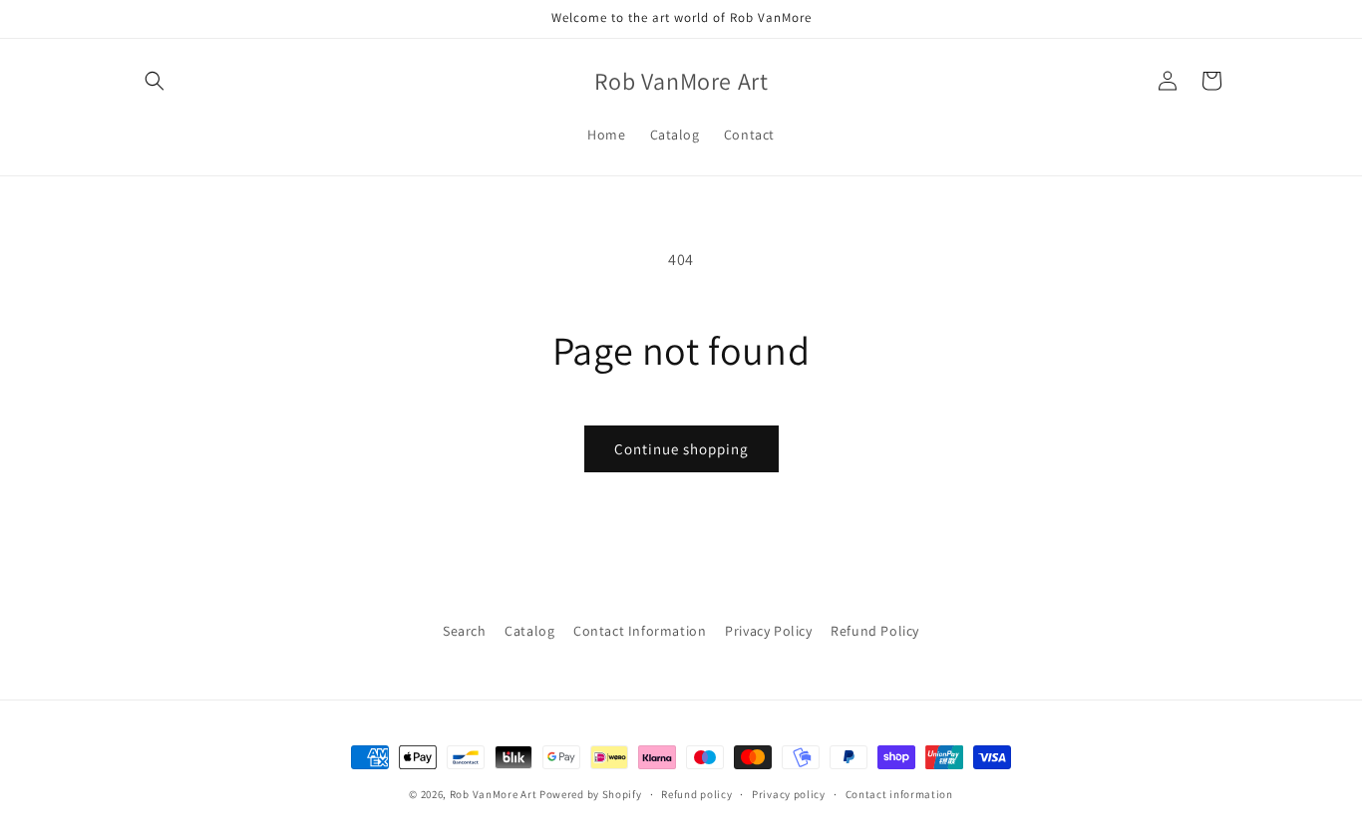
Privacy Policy (768, 631)
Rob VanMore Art (493, 794)
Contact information (899, 794)
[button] (154, 81)
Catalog (529, 631)
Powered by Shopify (590, 794)
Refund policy (696, 794)
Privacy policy (789, 794)
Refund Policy (875, 631)
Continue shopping (681, 448)
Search (465, 631)
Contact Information (639, 631)
